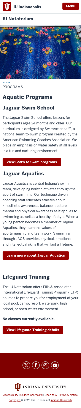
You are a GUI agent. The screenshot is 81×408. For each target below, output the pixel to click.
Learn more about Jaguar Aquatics (35, 255)
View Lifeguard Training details (32, 330)
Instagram (45, 365)
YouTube (55, 365)
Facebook (36, 365)
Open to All (51, 395)
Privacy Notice (69, 395)
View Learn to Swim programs (31, 162)
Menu (70, 6)
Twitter (26, 365)
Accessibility (10, 395)
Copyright (15, 400)
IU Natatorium (18, 18)
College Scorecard (31, 395)
